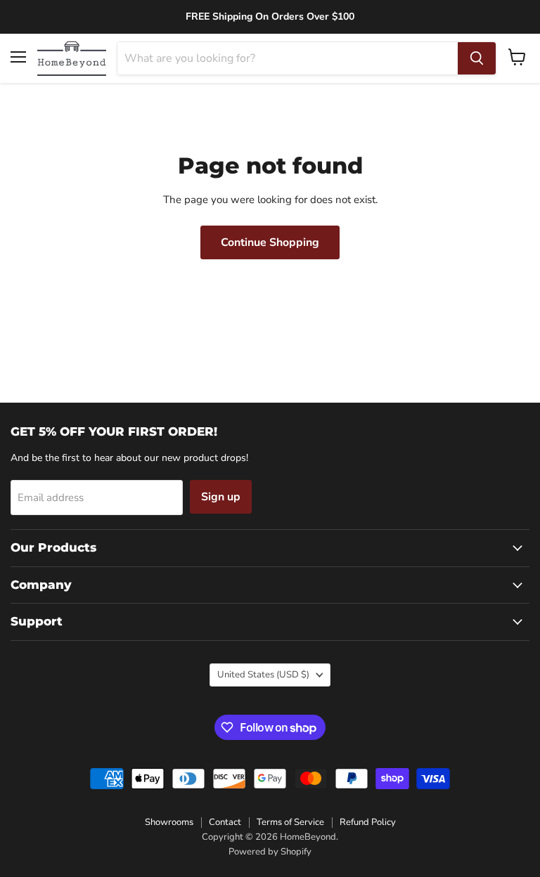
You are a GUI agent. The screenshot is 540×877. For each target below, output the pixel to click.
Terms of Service (290, 822)
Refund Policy (368, 822)
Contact (225, 822)
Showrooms (169, 822)
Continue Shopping (270, 242)
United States (263, 674)
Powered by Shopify (270, 851)
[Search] (477, 58)
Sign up (220, 497)
